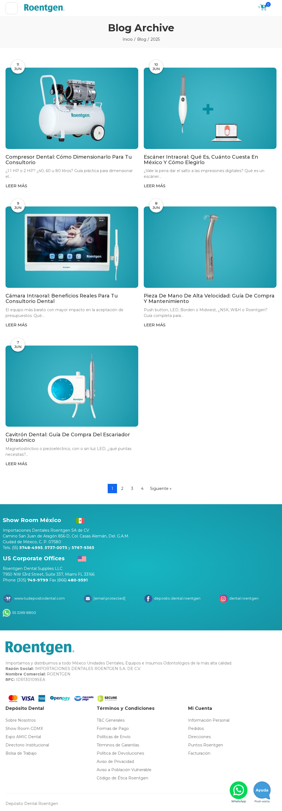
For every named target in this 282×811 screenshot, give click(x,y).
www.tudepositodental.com (39, 598)
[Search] (251, 8)
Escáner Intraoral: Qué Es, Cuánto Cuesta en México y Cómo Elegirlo (201, 160)
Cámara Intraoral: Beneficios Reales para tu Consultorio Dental (62, 298)
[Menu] (12, 8)
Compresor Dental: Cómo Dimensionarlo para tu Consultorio (69, 160)
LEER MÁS (16, 186)
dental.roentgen (243, 598)
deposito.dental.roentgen (176, 598)
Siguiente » (161, 488)
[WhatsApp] (239, 792)
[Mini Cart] (262, 8)
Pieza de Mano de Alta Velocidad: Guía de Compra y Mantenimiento (209, 298)
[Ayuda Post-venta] (262, 792)
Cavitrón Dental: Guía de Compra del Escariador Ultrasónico (68, 437)
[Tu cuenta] (273, 8)
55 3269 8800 (23, 612)
